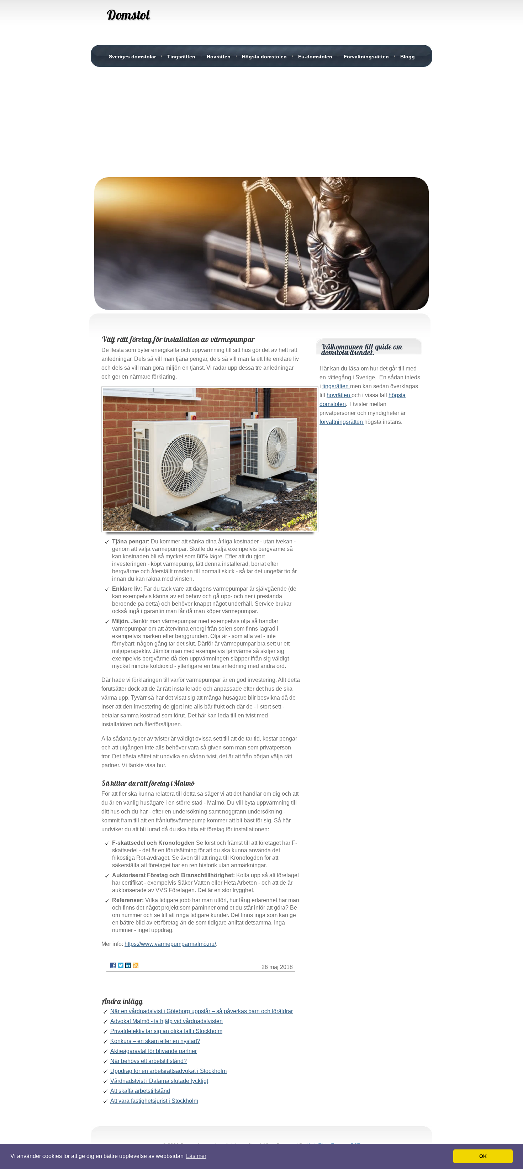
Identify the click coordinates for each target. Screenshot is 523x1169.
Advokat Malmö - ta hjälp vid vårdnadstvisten (166, 1021)
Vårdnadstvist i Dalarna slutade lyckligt (159, 1081)
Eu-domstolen (315, 56)
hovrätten (339, 395)
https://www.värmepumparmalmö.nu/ (170, 944)
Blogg (407, 56)
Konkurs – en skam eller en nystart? (155, 1041)
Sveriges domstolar (132, 56)
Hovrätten (219, 56)
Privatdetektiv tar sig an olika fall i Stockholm (166, 1031)
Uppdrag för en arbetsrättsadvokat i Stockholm (168, 1071)
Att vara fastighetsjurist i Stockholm (154, 1101)
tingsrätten (336, 386)
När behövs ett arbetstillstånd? (148, 1061)
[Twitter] (120, 965)
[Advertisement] (261, 120)
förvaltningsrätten (341, 422)
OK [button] (483, 1156)
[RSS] (135, 965)
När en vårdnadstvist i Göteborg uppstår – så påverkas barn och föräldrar (201, 1011)
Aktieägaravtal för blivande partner (153, 1051)
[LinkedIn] (128, 965)
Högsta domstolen (264, 56)
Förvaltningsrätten (366, 56)
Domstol (128, 14)
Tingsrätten (181, 56)
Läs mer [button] (196, 1156)
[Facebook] (113, 965)
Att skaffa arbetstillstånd (140, 1091)
